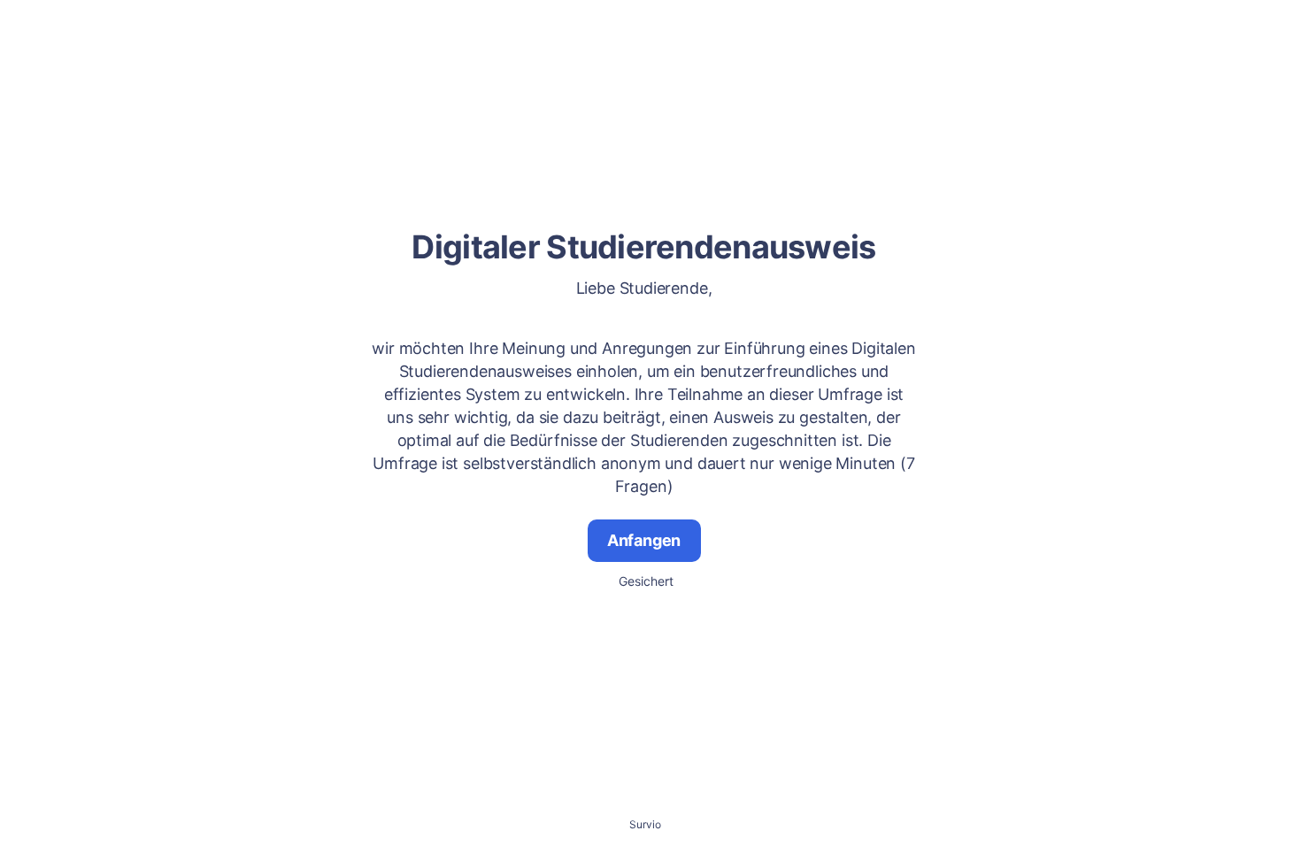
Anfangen (644, 540)
